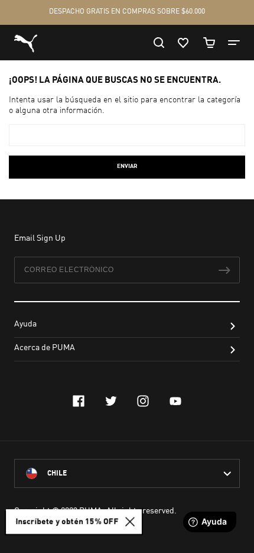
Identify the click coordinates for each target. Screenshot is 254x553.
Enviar (127, 166)
